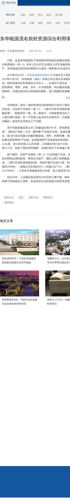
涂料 (23, 15)
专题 (23, 23)
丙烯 (27, 131)
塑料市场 (33, 197)
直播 (31, 23)
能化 (49, 15)
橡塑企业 (9, 197)
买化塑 (59, 15)
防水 (40, 15)
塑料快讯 (47, 197)
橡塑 (31, 15)
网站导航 (11, 2)
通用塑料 (9, 202)
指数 (40, 23)
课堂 (49, 23)
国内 (21, 197)
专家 (57, 23)
